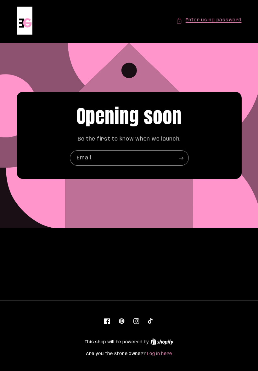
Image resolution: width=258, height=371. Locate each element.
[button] (208, 20)
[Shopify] (162, 342)
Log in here (159, 354)
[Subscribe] (181, 158)
